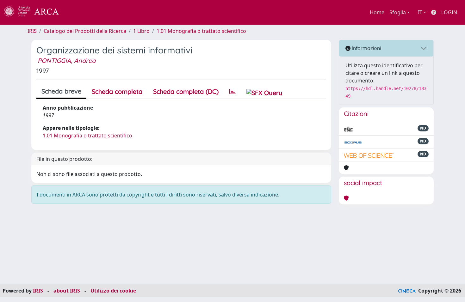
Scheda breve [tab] (61, 91)
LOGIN (449, 12)
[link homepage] (35, 12)
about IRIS (66, 290)
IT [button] (420, 12)
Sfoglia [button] (397, 12)
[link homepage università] (76, 12)
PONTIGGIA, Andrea (67, 60)
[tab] (232, 91)
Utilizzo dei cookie (113, 290)
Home (377, 12)
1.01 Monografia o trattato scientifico (201, 30)
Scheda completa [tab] (117, 91)
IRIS (32, 30)
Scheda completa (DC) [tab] (186, 91)
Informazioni (365, 48)
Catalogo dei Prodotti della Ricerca (85, 30)
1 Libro (141, 30)
